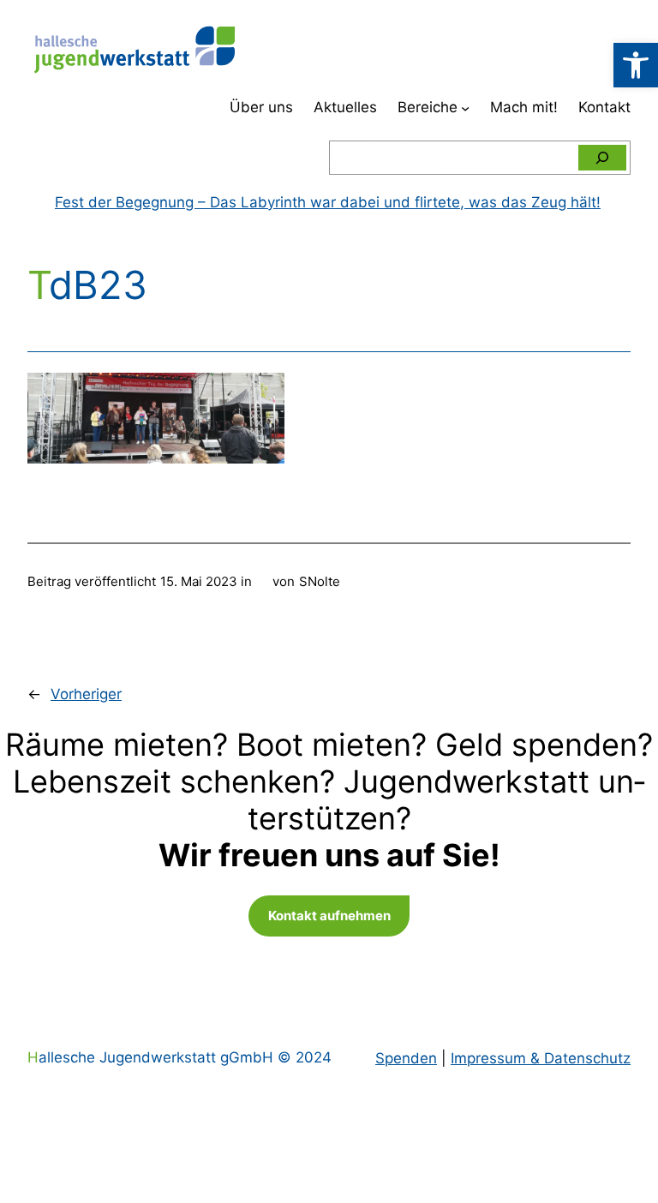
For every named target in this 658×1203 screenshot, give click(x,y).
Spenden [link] (406, 1058)
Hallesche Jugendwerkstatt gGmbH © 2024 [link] (179, 1057)
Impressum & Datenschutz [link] (541, 1058)
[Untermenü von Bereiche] (465, 108)
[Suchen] (602, 158)
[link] (635, 65)
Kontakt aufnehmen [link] (329, 915)
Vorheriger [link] (86, 694)
